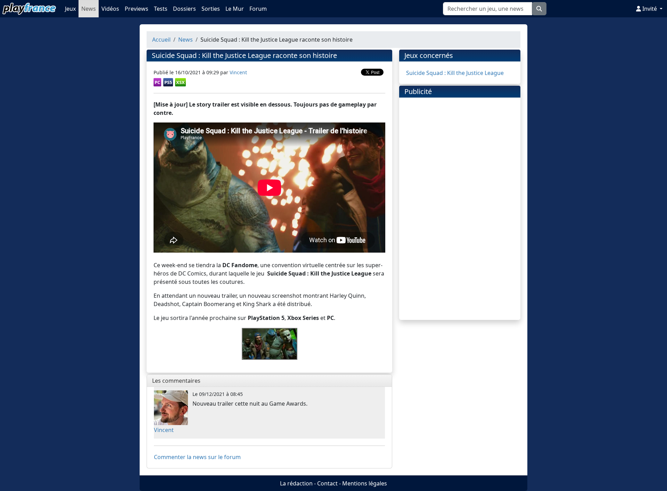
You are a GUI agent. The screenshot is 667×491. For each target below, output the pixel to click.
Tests (160, 8)
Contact (327, 483)
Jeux (70, 8)
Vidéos (110, 8)
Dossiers (184, 8)
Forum (258, 8)
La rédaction (296, 483)
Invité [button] (649, 8)
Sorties (210, 8)
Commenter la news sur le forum (197, 457)
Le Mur (234, 8)
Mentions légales (364, 483)
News (88, 8)
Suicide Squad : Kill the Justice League (455, 73)
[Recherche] (539, 8)
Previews (136, 8)
